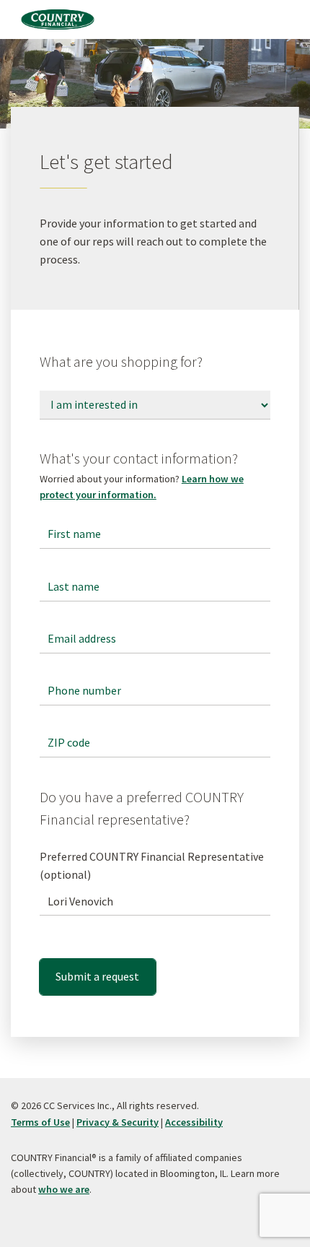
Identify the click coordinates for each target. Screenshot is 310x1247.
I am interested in (85, 391)
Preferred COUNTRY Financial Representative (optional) (152, 865)
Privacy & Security (117, 1122)
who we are (63, 1189)
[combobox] (155, 901)
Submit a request (97, 976)
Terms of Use (40, 1122)
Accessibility (194, 1122)
